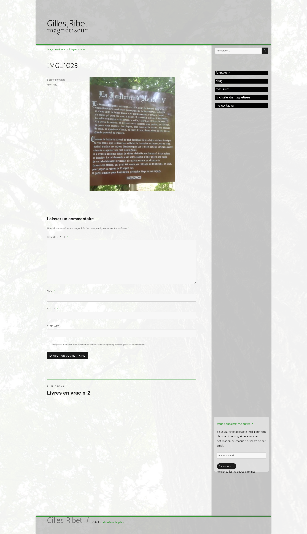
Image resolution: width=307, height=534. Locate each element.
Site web (53, 326)
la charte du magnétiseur (233, 97)
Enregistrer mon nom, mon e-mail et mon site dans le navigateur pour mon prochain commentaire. (98, 344)
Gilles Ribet (67, 23)
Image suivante (77, 49)
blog (219, 81)
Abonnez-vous (226, 466)
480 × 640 (52, 84)
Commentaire (57, 237)
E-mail (52, 308)
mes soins (223, 89)
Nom (51, 290)
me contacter (225, 105)
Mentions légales (113, 522)
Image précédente (56, 49)
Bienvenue (223, 73)
